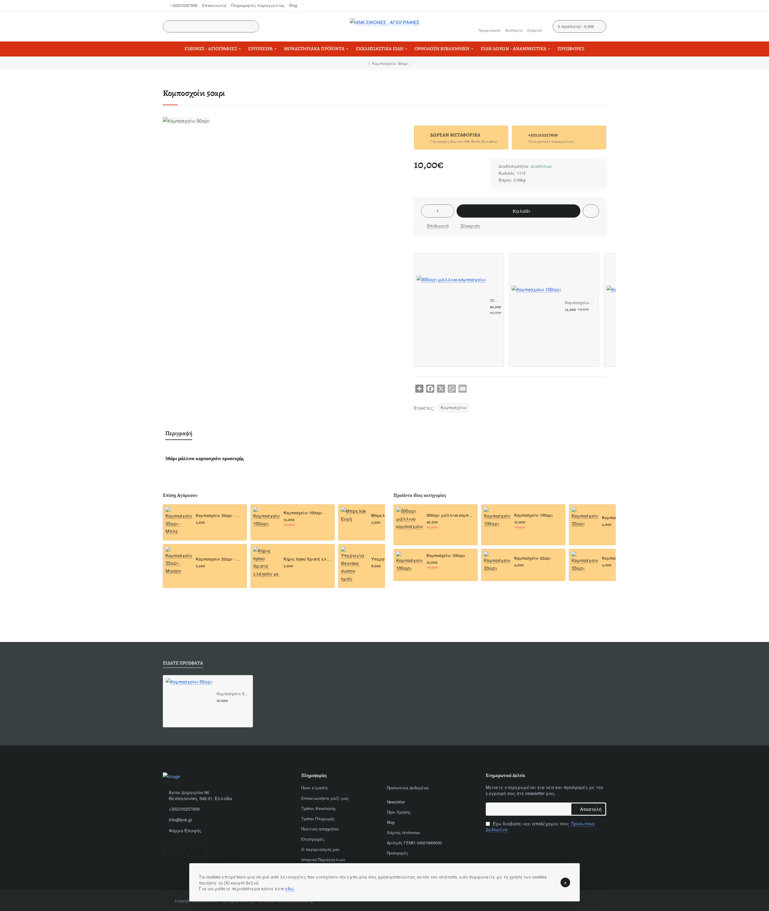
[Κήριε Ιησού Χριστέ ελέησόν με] (266, 562)
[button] (518, 211)
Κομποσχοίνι (454, 407)
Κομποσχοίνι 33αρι (532, 558)
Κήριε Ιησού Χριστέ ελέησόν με (307, 559)
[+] (449, 211)
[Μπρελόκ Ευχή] (354, 520)
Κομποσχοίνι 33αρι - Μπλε (219, 515)
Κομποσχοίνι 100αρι (579, 302)
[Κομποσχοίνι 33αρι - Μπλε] (179, 521)
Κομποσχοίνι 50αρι (232, 693)
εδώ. (290, 888)
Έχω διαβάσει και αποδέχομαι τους (540, 827)
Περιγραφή (178, 433)
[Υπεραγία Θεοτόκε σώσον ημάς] (354, 564)
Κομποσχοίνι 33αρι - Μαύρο (219, 559)
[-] (426, 211)
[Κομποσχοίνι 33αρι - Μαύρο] (179, 561)
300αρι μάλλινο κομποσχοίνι (495, 300)
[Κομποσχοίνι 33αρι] (497, 565)
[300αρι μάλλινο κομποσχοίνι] (451, 310)
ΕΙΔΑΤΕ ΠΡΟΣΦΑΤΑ (183, 663)
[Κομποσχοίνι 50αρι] (189, 701)
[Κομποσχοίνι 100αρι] (536, 310)
